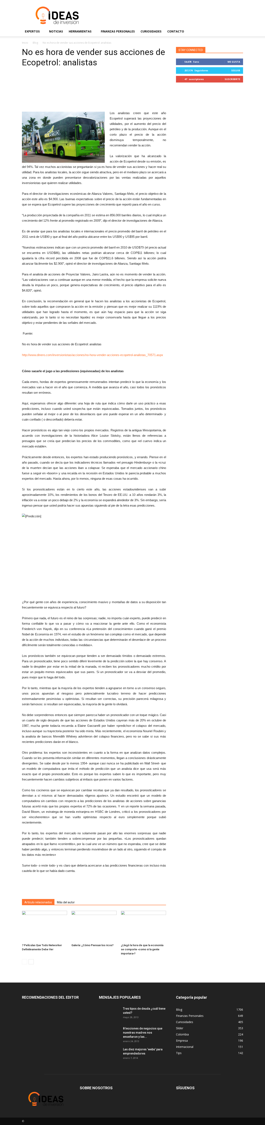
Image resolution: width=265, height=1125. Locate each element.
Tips (179, 1053)
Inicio (25, 42)
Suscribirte (232, 79)
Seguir (235, 70)
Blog (35, 42)
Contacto (175, 31)
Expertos (32, 31)
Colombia (182, 1034)
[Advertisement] (167, 15)
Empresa (182, 1041)
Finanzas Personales (118, 31)
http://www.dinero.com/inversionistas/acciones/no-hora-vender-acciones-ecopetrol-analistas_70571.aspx (92, 355)
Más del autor (66, 902)
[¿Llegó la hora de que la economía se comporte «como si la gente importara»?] (143, 926)
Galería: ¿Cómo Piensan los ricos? (92, 945)
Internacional (184, 1047)
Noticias (56, 31)
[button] (238, 31)
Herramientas (80, 31)
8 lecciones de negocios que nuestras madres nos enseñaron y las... (142, 1032)
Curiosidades (151, 31)
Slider (179, 1028)
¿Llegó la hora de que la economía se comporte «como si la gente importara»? (142, 949)
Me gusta (234, 61)
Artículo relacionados (38, 902)
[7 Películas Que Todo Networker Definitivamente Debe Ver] (44, 926)
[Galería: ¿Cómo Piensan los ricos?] (94, 926)
